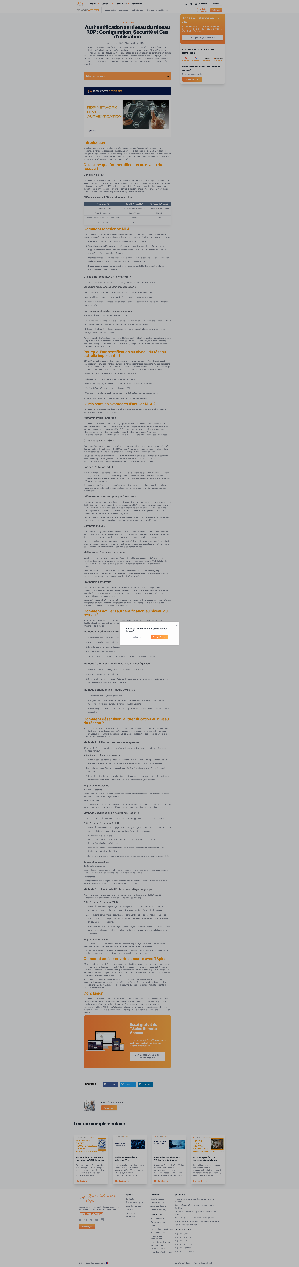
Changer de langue (160, 637)
